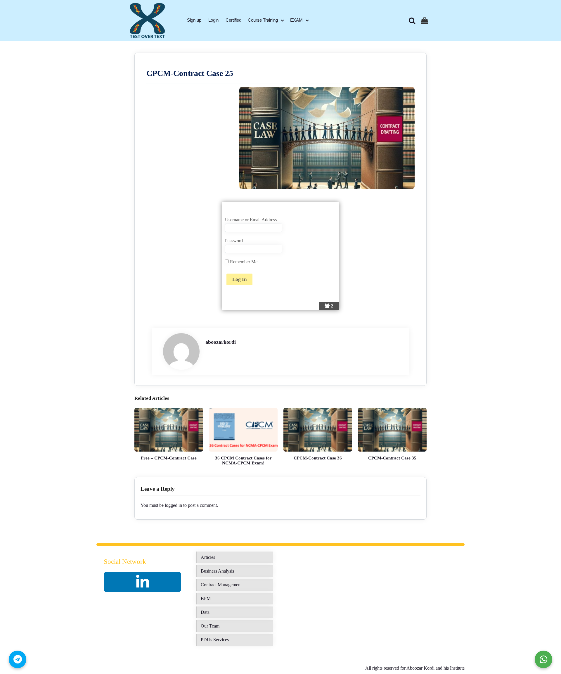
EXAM (296, 20)
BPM (206, 598)
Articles (208, 557)
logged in (173, 505)
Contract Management (221, 584)
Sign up (194, 20)
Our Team (210, 625)
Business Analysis (217, 570)
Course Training (263, 20)
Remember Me (243, 261)
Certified (233, 20)
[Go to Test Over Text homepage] (147, 20)
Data (205, 612)
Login (213, 20)
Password (234, 240)
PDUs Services (215, 639)
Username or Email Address (251, 219)
